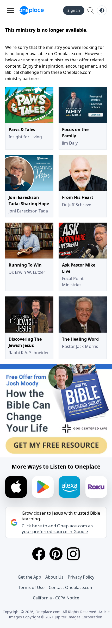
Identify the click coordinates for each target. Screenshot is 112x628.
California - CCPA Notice (56, 598)
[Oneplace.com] (32, 10)
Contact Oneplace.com (71, 587)
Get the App (29, 577)
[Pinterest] (56, 553)
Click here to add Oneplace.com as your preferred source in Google (57, 528)
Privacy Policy (81, 577)
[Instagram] (73, 553)
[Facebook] (38, 553)
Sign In (73, 10)
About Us (54, 577)
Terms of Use (31, 587)
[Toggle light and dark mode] (102, 10)
